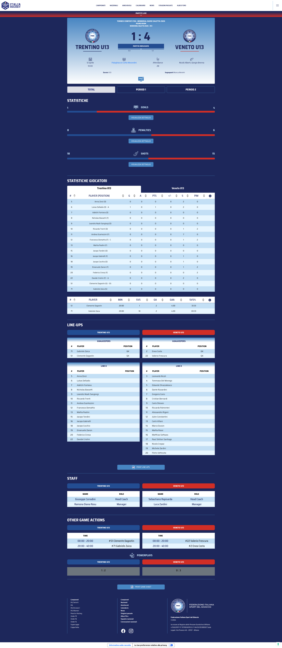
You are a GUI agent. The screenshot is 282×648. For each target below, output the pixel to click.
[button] (70, 195)
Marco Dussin (158, 425)
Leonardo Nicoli (159, 376)
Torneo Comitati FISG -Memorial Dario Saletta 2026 (141, 21)
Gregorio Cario (158, 394)
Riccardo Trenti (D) (100, 228)
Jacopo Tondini (83, 416)
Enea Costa (157, 351)
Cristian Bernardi (159, 398)
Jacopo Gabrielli (84, 421)
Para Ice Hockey (76, 613)
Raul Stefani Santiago (162, 439)
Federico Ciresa (84, 435)
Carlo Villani (157, 421)
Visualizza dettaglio (141, 117)
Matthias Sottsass (160, 435)
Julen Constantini (160, 416)
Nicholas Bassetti (85, 389)
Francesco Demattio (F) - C (100, 239)
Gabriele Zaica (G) (100, 288)
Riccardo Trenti (83, 398)
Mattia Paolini (83, 412)
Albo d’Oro (181, 5)
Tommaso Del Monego (162, 380)
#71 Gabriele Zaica (122, 546)
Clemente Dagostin (94, 305)
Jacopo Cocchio (83, 425)
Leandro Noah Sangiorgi (88, 394)
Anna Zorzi (82, 376)
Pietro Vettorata (159, 453)
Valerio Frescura (159, 356)
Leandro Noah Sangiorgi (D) (100, 223)
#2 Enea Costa (197, 546)
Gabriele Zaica (94, 311)
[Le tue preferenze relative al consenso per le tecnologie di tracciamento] (278, 644)
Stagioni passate (166, 5)
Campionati (100, 5)
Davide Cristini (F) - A (100, 278)
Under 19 (74, 616)
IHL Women (75, 610)
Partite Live (141, 13)
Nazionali (114, 5)
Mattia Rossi (157, 430)
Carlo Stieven (158, 403)
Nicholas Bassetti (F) (100, 218)
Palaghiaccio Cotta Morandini (124, 62)
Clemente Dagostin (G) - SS (100, 283)
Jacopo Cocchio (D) (100, 261)
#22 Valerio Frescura (196, 541)
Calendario (140, 5)
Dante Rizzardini (159, 389)
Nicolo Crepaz (158, 444)
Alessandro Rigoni (160, 412)
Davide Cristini (83, 439)
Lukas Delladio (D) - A (100, 207)
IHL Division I (75, 608)
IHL (72, 605)
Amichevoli (126, 5)
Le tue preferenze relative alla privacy (150, 645)
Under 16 (74, 619)
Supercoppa (75, 624)
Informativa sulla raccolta (120, 645)
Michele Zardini (159, 448)
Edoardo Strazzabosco (162, 385)
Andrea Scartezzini (85, 403)
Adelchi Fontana (84, 385)
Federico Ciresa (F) (100, 272)
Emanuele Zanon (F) (100, 267)
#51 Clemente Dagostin (121, 541)
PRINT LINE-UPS (143, 467)
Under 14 (74, 621)
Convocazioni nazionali (129, 621)
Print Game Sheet (143, 586)
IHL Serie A (74, 602)
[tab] (91, 89)
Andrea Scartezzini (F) (100, 234)
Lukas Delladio (83, 380)
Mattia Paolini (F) (100, 245)
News (152, 5)
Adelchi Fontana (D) (100, 212)
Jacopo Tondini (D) (100, 250)
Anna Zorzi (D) (100, 201)
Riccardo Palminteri (161, 407)
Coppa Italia (75, 627)
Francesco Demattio (86, 407)
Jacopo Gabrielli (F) (100, 256)
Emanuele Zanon (84, 430)
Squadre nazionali (127, 619)
